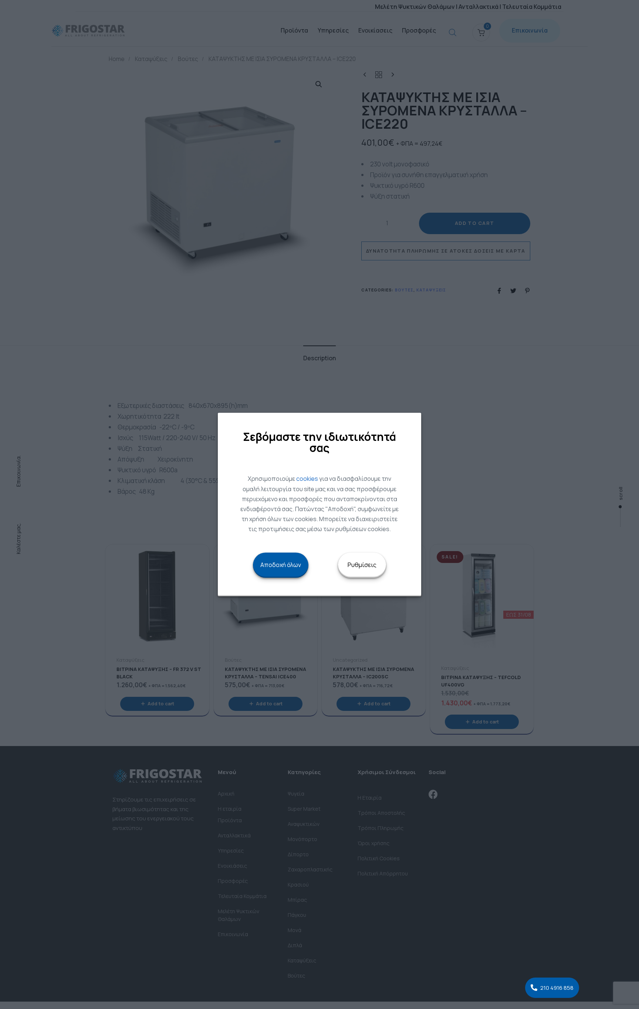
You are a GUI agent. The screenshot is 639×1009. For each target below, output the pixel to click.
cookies (307, 479)
